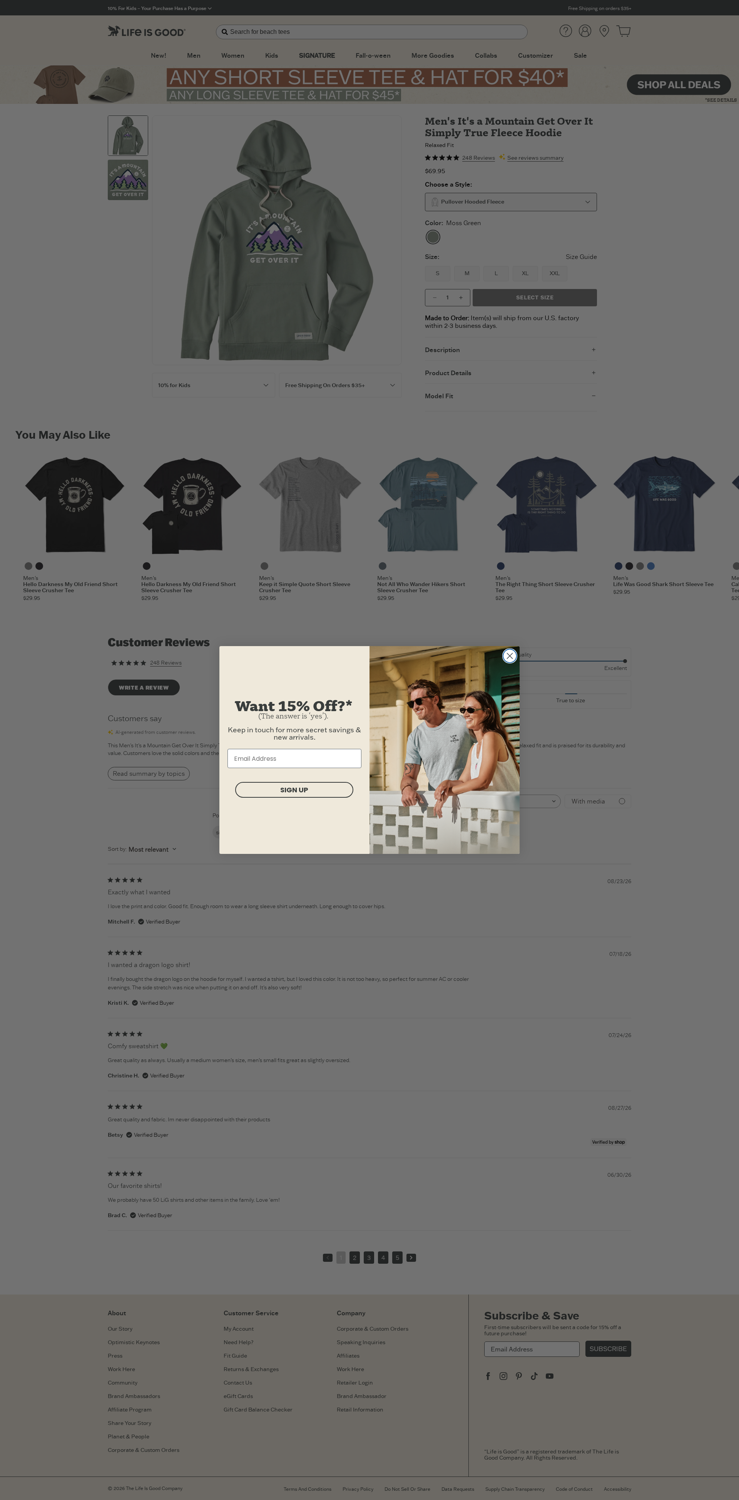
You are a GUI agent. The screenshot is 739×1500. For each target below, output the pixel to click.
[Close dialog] (510, 656)
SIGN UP (294, 790)
